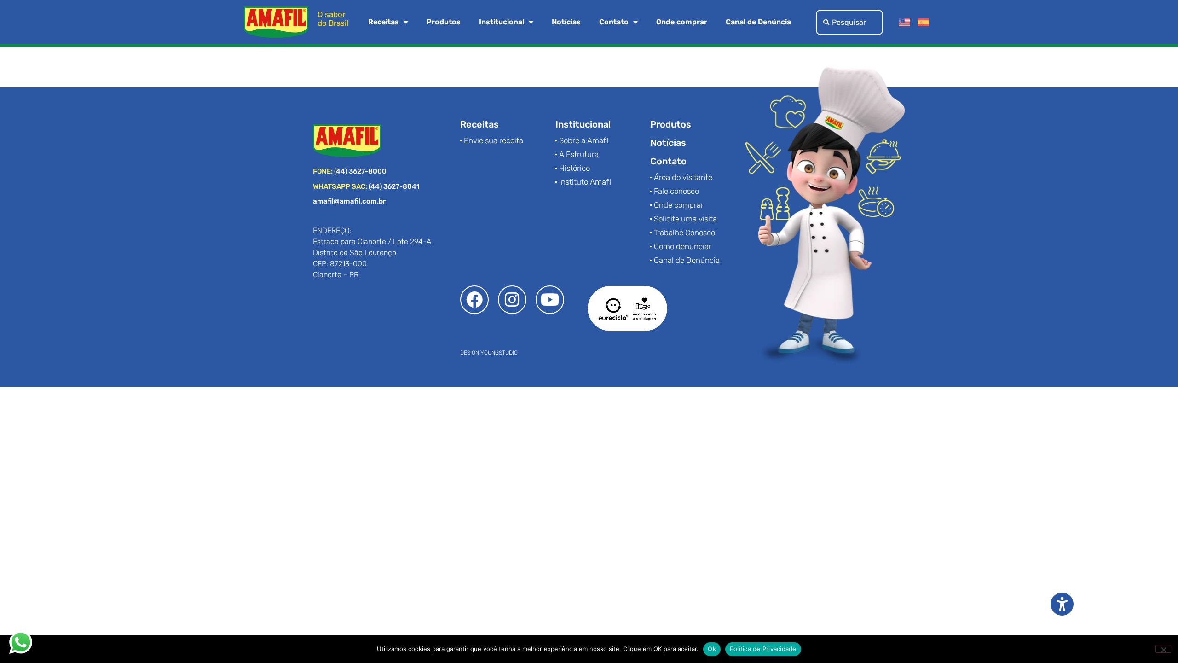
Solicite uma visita (685, 218)
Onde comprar (681, 21)
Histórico (574, 168)
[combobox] (849, 22)
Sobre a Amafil (584, 140)
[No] (1163, 649)
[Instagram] (512, 299)
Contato (614, 21)
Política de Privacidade (763, 648)
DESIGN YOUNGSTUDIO (489, 352)
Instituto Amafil (585, 181)
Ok (712, 648)
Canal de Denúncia (758, 21)
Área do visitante (683, 177)
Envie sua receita (493, 140)
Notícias (566, 21)
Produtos (444, 21)
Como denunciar (682, 246)
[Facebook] (474, 299)
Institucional (501, 21)
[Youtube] (550, 299)
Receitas (383, 21)
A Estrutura (579, 154)
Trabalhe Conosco (684, 232)
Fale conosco (676, 191)
